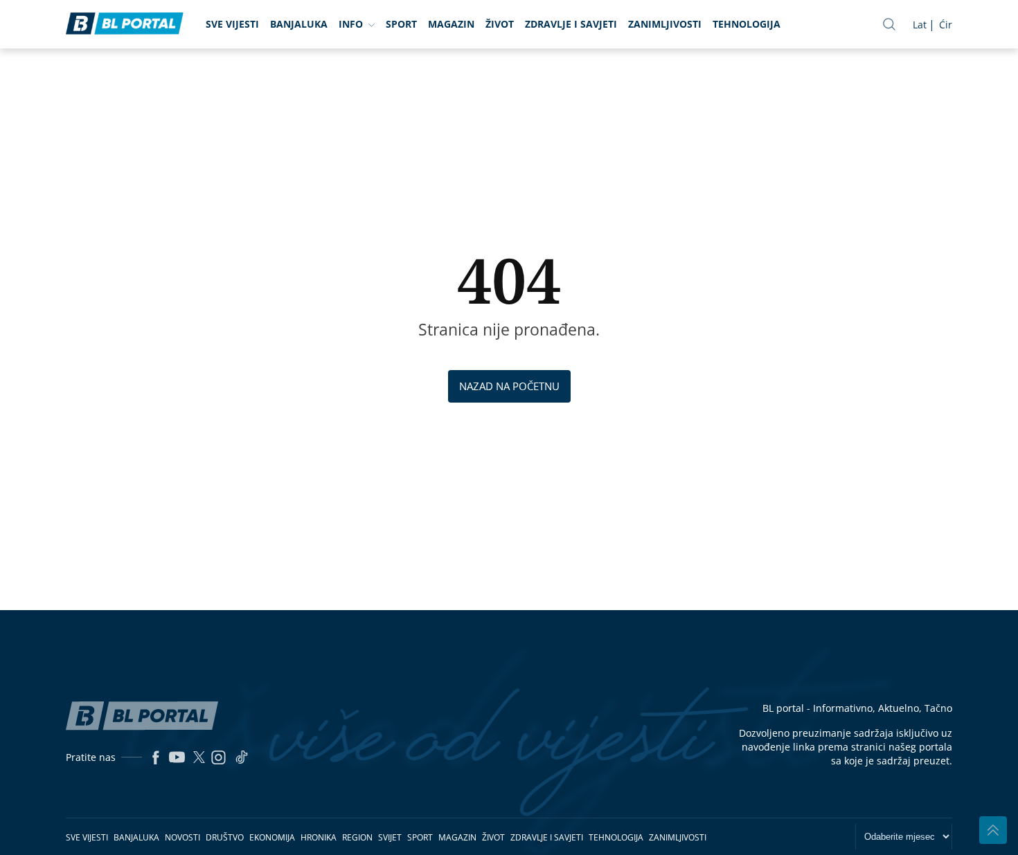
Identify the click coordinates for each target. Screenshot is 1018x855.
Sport (401, 23)
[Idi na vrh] (993, 830)
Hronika (319, 837)
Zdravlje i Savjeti (571, 23)
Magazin (451, 23)
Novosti (182, 837)
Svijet (390, 837)
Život (499, 23)
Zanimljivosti (665, 23)
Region (357, 837)
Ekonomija (272, 837)
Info (351, 23)
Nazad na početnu (509, 386)
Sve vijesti (232, 23)
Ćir (945, 24)
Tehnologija (746, 23)
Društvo (225, 837)
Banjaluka (299, 23)
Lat (920, 24)
